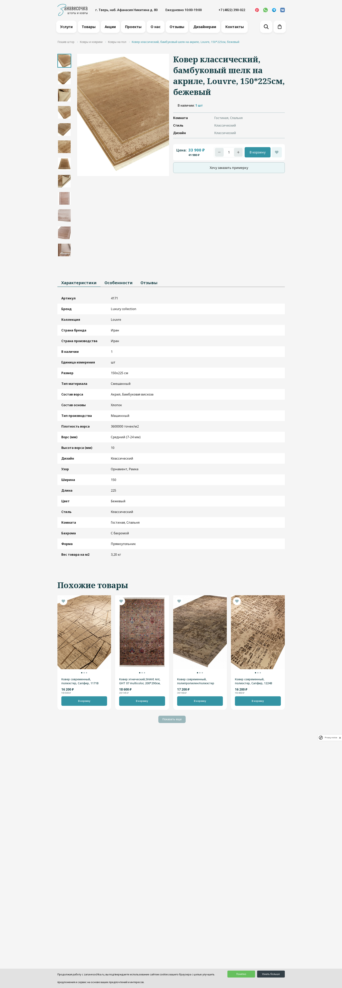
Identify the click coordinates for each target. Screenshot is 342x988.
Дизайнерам (204, 26)
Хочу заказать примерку (229, 168)
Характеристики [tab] (79, 282)
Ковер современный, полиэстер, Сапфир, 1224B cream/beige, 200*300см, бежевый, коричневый (253, 681)
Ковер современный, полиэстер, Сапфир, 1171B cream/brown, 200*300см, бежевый (80, 681)
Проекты (133, 26)
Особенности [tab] (118, 282)
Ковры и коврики (91, 42)
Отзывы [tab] (149, 282)
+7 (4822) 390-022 (231, 10)
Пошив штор (65, 42)
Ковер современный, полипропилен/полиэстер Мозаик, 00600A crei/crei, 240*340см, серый (195, 681)
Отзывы (177, 26)
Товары (89, 26)
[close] (340, 738)
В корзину (258, 152)
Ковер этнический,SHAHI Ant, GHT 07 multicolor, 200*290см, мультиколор (140, 681)
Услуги (66, 26)
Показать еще (172, 719)
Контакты (234, 26)
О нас (156, 26)
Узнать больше (271, 974)
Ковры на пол (117, 42)
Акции (110, 26)
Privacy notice (331, 738)
